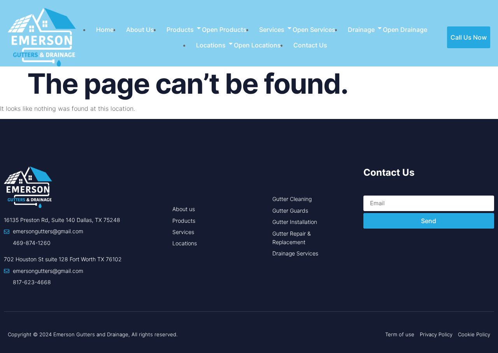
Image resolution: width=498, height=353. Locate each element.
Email (371, 191)
